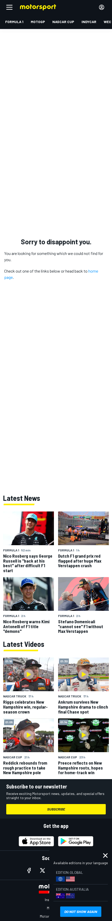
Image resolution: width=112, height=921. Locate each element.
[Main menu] (9, 7)
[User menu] (101, 7)
